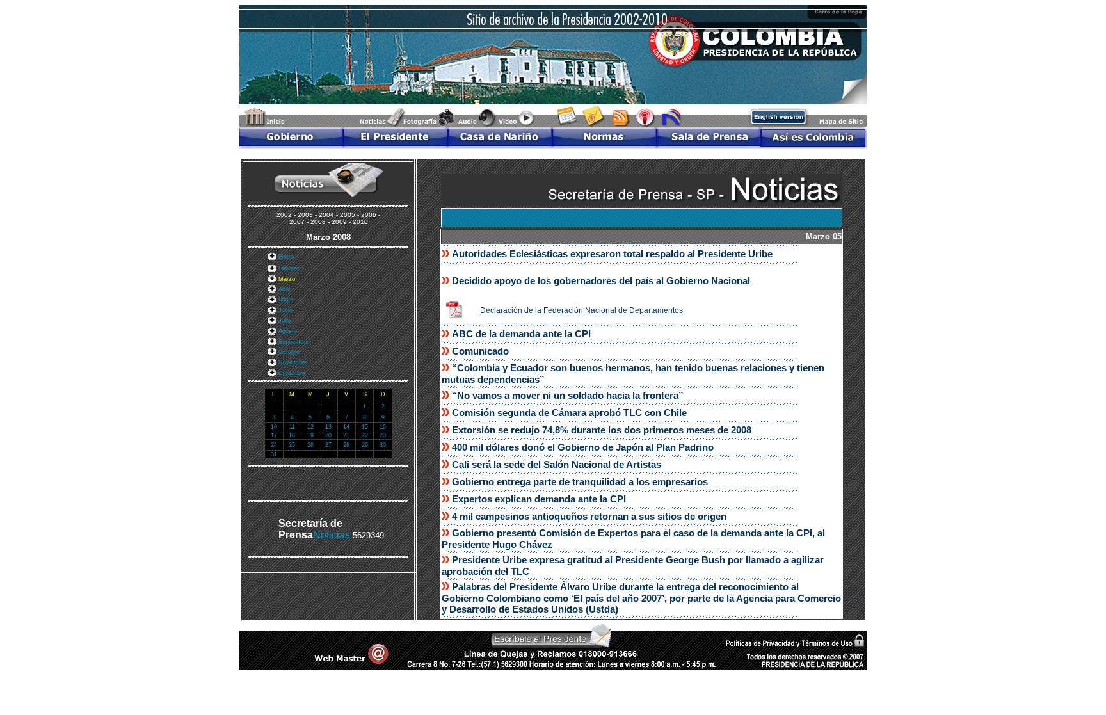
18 (292, 435)
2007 (297, 221)
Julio (284, 320)
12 (310, 427)
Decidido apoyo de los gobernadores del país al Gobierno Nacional (601, 280)
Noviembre (292, 362)
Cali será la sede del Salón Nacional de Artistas (556, 464)
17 (274, 435)
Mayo (285, 299)
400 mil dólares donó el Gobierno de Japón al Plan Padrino (583, 447)
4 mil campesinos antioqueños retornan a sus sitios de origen (589, 516)
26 (310, 445)
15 (365, 427)
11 (292, 427)
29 (365, 445)
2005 (347, 214)
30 (383, 445)
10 (274, 427)
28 (346, 445)
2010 (360, 221)
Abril (284, 289)
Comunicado (480, 351)
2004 (326, 214)
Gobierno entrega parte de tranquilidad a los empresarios (580, 481)
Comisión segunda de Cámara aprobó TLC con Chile (569, 412)
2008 (318, 221)
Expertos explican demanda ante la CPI (539, 499)
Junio (285, 310)
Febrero (288, 268)
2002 (284, 214)
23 (383, 435)
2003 (305, 214)
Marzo (286, 279)
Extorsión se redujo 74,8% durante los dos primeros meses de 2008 (601, 429)
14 (346, 427)
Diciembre (291, 373)
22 (365, 435)
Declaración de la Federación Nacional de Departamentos (581, 310)
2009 (339, 221)
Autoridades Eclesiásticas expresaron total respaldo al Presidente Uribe (612, 253)
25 (292, 445)
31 (274, 454)
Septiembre (293, 342)
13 (328, 427)
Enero (286, 256)
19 (310, 435)
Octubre (289, 352)
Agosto (287, 331)
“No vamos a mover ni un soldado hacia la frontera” (568, 395)
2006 (368, 214)
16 (383, 427)
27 (328, 445)
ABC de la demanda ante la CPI (521, 333)
